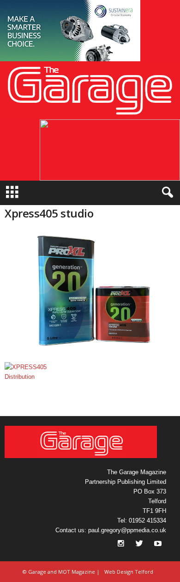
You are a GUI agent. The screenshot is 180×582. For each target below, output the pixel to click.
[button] (70, 30)
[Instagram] (122, 544)
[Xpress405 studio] (90, 294)
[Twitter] (140, 544)
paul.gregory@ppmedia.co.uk (127, 530)
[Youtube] (158, 544)
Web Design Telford (128, 571)
